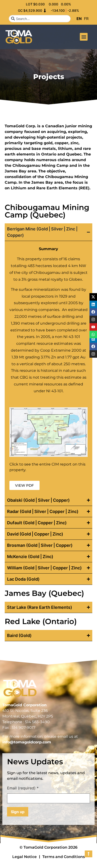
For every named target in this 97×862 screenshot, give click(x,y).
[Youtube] (93, 327)
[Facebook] (93, 346)
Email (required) (23, 788)
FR (86, 18)
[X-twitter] (93, 297)
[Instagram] (93, 354)
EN (79, 18)
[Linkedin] (93, 339)
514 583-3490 (37, 722)
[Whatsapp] (93, 334)
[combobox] (40, 18)
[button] (84, 37)
